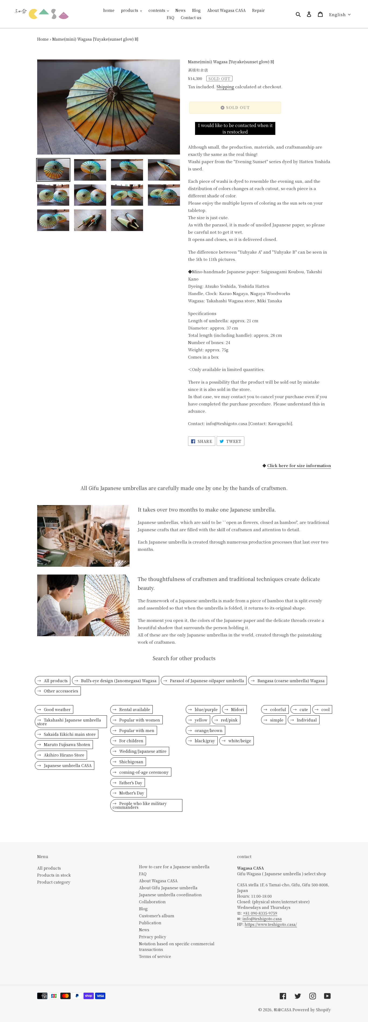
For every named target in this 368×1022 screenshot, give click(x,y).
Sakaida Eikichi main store (69, 734)
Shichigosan (130, 761)
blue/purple (206, 709)
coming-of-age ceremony (143, 772)
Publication (150, 922)
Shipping (225, 86)
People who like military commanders (140, 805)
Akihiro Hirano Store (63, 755)
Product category (53, 882)
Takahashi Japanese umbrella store (69, 721)
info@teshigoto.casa (262, 918)
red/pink (229, 720)
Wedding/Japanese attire (142, 751)
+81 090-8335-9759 (260, 913)
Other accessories (60, 691)
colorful (277, 709)
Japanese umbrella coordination (170, 894)
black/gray (204, 740)
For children (130, 740)
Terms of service (155, 956)
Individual (306, 720)
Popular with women (139, 720)
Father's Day (130, 782)
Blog (143, 908)
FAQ (143, 873)
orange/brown (208, 730)
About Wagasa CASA (158, 880)
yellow (200, 720)
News (144, 929)
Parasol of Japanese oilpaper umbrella (206, 680)
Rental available (134, 709)
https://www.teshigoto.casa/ (271, 924)
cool (325, 709)
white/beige (239, 740)
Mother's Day (131, 793)
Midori (237, 709)
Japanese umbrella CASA (67, 765)
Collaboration (152, 901)
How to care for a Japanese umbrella (174, 866)
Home (43, 39)
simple (276, 720)
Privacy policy (152, 936)
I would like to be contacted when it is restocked (235, 128)
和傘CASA (282, 1009)
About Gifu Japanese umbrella (168, 887)
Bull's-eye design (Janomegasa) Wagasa (118, 680)
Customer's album (156, 915)
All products (55, 680)
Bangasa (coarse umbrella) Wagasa (290, 680)
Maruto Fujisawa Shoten (66, 744)
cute (303, 709)
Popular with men (136, 730)
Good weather (57, 709)
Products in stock (54, 875)
